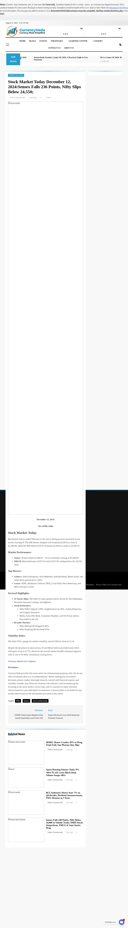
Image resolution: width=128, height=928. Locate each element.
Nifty (18, 701)
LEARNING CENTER (78, 41)
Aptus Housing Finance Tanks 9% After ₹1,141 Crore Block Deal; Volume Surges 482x (62, 772)
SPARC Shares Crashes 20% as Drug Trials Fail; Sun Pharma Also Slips (64, 743)
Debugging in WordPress (118, 7)
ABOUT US (69, 48)
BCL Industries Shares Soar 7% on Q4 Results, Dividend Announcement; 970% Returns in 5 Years (64, 795)
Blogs (32, 41)
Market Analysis (16, 75)
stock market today (40, 701)
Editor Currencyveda (17, 98)
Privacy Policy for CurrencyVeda (109, 585)
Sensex (26, 701)
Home (23, 41)
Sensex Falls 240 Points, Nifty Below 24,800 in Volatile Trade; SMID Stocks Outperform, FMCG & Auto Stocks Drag (64, 824)
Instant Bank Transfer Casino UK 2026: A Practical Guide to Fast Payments (49, 58)
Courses (98, 41)
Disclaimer (90, 585)
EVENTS (43, 41)
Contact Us (54, 48)
